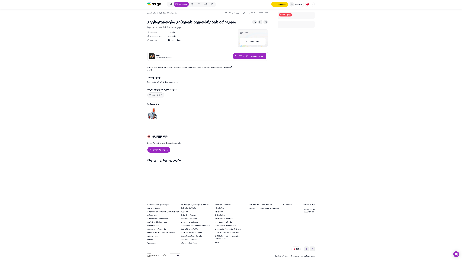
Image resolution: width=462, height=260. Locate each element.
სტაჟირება (219, 211)
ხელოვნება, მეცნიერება (225, 225)
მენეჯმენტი (220, 215)
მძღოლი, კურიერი (189, 218)
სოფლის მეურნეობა (190, 239)
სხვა (217, 242)
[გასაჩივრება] (265, 22)
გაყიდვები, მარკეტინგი (157, 218)
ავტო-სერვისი (153, 208)
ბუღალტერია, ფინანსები (158, 204)
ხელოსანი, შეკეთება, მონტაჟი (228, 229)
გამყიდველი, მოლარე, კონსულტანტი (163, 211)
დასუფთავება (153, 225)
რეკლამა (287, 204)
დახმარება (309, 204)
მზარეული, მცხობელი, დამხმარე (195, 204)
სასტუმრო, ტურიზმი (189, 229)
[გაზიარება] (254, 22)
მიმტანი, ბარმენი (188, 208)
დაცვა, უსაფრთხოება (156, 229)
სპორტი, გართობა (223, 204)
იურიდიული (152, 236)
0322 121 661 (309, 212)
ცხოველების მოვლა (190, 243)
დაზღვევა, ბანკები (189, 222)
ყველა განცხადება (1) (164, 57)
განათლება (152, 215)
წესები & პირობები (281, 256)
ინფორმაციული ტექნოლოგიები (161, 232)
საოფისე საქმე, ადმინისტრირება (195, 225)
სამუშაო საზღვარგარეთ (191, 232)
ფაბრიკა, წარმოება (223, 222)
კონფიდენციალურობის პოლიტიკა (264, 208)
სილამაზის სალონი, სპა (191, 236)
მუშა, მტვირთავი (188, 215)
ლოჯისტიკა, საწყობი (224, 218)
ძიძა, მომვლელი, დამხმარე (227, 232)
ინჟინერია (219, 208)
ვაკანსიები (151, 13)
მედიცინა (151, 243)
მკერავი (184, 211)
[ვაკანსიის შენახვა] (260, 22)
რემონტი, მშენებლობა (168, 13)
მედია (150, 239)
